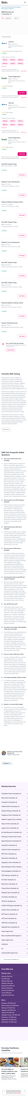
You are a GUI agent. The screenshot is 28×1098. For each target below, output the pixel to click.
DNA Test (13, 7)
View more (4, 66)
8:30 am (13, 60)
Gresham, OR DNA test (8, 1003)
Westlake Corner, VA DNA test (10, 1015)
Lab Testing (7, 7)
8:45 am (20, 60)
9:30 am (20, 63)
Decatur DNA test (6, 976)
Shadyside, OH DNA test (9, 1019)
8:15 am (5, 60)
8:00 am (12, 121)
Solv (2, 7)
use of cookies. (17, 1093)
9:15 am (13, 63)
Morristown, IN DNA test (9, 1022)
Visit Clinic (22, 93)
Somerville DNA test (7, 990)
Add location (10, 350)
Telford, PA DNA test (7, 1012)
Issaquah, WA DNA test (8, 1010)
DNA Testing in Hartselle (7, 8)
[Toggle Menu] (24, 2)
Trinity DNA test (6, 993)
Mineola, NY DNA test (8, 1008)
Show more (24, 71)
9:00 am (5, 63)
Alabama (18, 7)
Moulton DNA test (7, 988)
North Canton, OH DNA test (10, 1005)
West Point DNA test (7, 995)
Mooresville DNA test (8, 986)
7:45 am (5, 121)
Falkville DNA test (6, 981)
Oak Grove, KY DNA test (8, 1017)
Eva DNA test (5, 979)
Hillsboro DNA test (7, 983)
